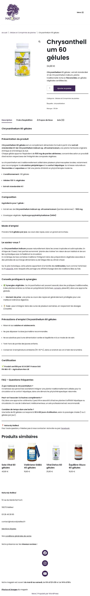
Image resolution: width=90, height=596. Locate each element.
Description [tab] (7, 120)
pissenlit (9, 269)
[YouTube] (45, 574)
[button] (39, 42)
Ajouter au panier (64, 88)
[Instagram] (45, 563)
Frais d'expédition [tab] (24, 120)
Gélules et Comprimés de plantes (23, 33)
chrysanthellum (59, 103)
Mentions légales (9, 529)
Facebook (65, 428)
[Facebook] (45, 553)
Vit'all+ (55, 108)
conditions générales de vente (18, 536)
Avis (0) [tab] (60, 120)
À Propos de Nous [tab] (45, 120)
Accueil (4, 33)
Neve (34, 593)
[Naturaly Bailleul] (13, 12)
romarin (57, 288)
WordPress (53, 593)
